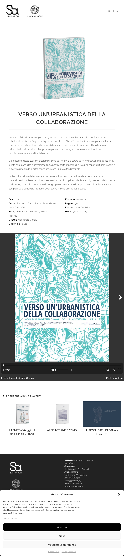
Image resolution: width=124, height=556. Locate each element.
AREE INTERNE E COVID (62, 430)
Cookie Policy (54, 552)
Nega (62, 536)
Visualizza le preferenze (62, 544)
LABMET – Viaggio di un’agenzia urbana (22, 432)
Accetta (62, 527)
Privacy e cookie (69, 552)
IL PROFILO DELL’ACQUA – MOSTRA (102, 432)
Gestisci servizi (10, 518)
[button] (119, 494)
